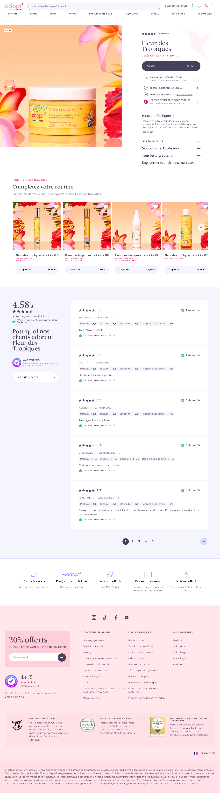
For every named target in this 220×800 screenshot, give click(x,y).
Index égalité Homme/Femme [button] (100, 658)
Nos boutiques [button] (136, 640)
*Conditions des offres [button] (140, 646)
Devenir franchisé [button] (93, 646)
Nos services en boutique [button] (142, 683)
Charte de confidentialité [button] (97, 664)
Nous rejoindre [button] (91, 698)
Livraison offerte (110, 581)
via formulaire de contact (33, 587)
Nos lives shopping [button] (138, 676)
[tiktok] (105, 617)
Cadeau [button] (177, 664)
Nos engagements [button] (93, 640)
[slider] (9, 85)
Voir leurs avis (14, 697)
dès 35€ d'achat (110, 587)
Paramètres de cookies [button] (96, 670)
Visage (73, 14)
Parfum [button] (177, 640)
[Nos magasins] (192, 6)
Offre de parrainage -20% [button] (142, 670)
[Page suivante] (204, 541)
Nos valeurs (205, 14)
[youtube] (127, 617)
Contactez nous (34, 581)
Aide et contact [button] (136, 658)
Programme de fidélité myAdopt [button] (147, 698)
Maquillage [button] (179, 658)
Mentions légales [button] (92, 676)
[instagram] (93, 617)
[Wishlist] (199, 6)
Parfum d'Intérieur (100, 14)
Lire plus (147, 132)
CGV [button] (85, 683)
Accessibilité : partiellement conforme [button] (143, 690)
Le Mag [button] (87, 652)
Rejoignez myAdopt (72, 587)
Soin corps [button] (179, 646)
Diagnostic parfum (176, 6)
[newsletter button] (62, 657)
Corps (53, 14)
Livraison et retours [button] (139, 664)
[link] (205, 6)
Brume (33, 14)
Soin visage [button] (179, 652)
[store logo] (14, 6)
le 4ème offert (186, 581)
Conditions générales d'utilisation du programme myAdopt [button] (104, 690)
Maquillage (131, 14)
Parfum (12, 14)
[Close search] (164, 6)
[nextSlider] (201, 227)
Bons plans (178, 14)
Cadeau (155, 14)
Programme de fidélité (72, 581)
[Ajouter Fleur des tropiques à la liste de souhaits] (56, 206)
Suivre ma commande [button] (140, 652)
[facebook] (116, 617)
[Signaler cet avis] (112, 317)
